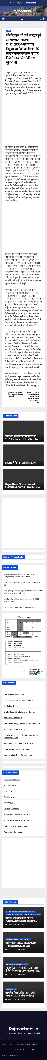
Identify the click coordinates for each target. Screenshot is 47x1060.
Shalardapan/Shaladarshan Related (19, 712)
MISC (17, 1044)
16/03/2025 (12, 999)
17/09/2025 (12, 924)
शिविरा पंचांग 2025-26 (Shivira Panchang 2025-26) (20, 944)
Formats (34, 1044)
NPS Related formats (13, 718)
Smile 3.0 (18, 1050)
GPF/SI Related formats (14, 694)
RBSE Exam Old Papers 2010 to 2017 (20, 743)
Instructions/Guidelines (14, 914)
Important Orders (7, 1050)
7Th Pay (11, 1044)
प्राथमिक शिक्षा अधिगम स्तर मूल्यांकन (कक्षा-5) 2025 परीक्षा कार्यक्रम (21, 994)
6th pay (4, 1044)
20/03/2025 (12, 974)
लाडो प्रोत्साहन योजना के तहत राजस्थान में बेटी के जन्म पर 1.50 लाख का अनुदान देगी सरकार (22, 970)
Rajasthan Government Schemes (17, 964)
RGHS (8, 30)
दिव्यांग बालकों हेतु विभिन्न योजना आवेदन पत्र (18, 755)
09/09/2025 (12, 949)
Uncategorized (25, 939)
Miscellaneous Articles (33, 914)
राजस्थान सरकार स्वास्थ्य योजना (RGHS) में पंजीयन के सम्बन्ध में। (15, 394)
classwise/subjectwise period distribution (20, 911)
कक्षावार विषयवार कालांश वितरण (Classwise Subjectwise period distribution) (20, 920)
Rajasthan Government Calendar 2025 (20, 607)
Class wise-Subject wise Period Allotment (22, 723)
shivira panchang (12, 939)
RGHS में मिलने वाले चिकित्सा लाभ (20, 462)
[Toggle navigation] (22, 18)
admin (22, 924)
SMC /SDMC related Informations (18, 700)
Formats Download (12, 780)
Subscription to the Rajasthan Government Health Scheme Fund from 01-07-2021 (32, 397)
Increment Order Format (14, 729)
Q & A (34, 1050)
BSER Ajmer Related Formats (16, 749)
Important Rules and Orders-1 (17, 814)
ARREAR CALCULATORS (10, 1055)
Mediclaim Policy (11, 706)
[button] (40, 19)
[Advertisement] (23, 122)
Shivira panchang (11, 809)
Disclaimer (26, 1050)
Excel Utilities (25, 1044)
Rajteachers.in (23, 11)
